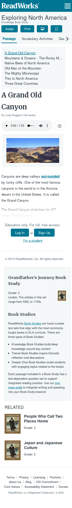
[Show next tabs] (67, 38)
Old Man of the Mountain (23, 68)
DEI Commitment (47, 482)
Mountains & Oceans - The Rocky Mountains (38, 57)
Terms (10, 477)
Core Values (12, 486)
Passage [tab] (9, 38)
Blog (28, 482)
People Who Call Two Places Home (43, 418)
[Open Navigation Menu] (68, 6)
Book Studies (32, 323)
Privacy (24, 477)
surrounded (50, 176)
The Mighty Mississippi (22, 73)
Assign (9, 29)
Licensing (39, 477)
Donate (63, 486)
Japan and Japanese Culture (43, 445)
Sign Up (44, 232)
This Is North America (21, 78)
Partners (55, 477)
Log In (19, 232)
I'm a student (32, 240)
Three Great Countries (21, 83)
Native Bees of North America (27, 62)
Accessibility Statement (39, 486)
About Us (15, 482)
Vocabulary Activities (37, 38)
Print (27, 29)
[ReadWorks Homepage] (20, 5)
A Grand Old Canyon (20, 52)
